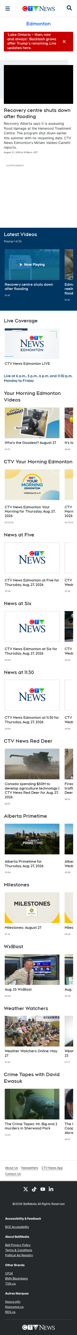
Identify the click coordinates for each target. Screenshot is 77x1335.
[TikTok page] (34, 1188)
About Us (11, 1168)
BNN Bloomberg (16, 1278)
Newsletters (29, 1168)
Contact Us (13, 1174)
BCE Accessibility (17, 1227)
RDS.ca (10, 1312)
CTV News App (52, 1168)
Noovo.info (12, 1301)
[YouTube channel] (42, 1188)
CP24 (9, 1273)
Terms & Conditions (18, 1250)
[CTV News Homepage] (38, 8)
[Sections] (7, 8)
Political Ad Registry (19, 1255)
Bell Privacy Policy (18, 1245)
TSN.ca (10, 1283)
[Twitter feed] (25, 1188)
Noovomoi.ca (14, 1307)
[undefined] (32, 273)
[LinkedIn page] (51, 1188)
